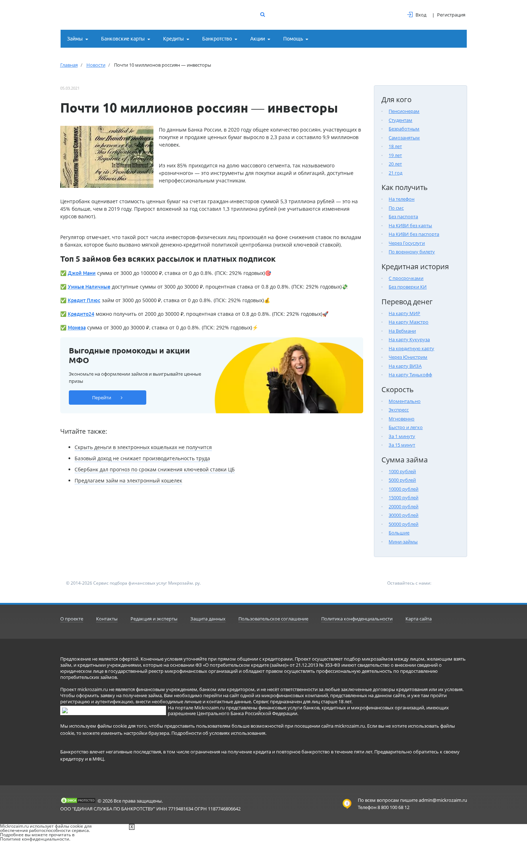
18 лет (395, 146)
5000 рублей (402, 480)
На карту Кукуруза (409, 339)
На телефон (401, 199)
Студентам (400, 120)
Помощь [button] (293, 39)
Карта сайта (418, 618)
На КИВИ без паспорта (414, 234)
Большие (399, 532)
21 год (395, 173)
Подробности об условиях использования (218, 733)
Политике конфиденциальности (34, 839)
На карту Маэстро (408, 322)
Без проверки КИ (408, 287)
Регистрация (451, 14)
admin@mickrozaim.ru (443, 800)
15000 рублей (403, 497)
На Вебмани (402, 331)
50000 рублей (403, 524)
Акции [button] (257, 39)
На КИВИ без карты (410, 225)
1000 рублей (402, 471)
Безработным (404, 128)
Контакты (107, 618)
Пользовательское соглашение (273, 618)
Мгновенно (401, 418)
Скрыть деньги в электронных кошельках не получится (143, 447)
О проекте (71, 618)
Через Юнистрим (408, 357)
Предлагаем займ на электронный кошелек (128, 480)
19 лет (395, 155)
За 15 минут (402, 445)
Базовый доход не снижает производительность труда (142, 458)
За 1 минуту (402, 436)
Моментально (405, 401)
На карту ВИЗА (405, 366)
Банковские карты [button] (123, 39)
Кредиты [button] (173, 39)
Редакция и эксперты (153, 618)
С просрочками (406, 278)
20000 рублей (403, 506)
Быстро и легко (406, 427)
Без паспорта (403, 216)
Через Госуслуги (407, 243)
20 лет (395, 164)
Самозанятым (404, 137)
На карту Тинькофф (410, 374)
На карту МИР (404, 313)
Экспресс (399, 409)
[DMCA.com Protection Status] (78, 800)
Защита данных (207, 618)
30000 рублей (403, 515)
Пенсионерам (404, 111)
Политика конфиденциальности (357, 618)
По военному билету (412, 251)
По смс (396, 208)
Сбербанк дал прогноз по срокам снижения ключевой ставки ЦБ (155, 469)
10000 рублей (403, 489)
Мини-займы (403, 541)
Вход (421, 14)
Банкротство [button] (217, 39)
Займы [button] (75, 39)
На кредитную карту (411, 348)
